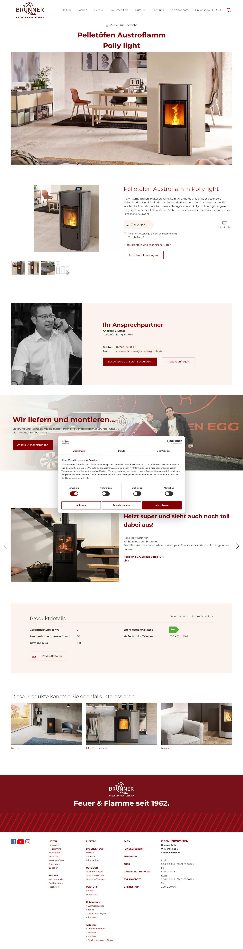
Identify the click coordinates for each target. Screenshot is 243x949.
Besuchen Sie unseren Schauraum (130, 361)
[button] (158, 10)
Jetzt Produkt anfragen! (143, 255)
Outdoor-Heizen (94, 871)
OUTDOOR (92, 867)
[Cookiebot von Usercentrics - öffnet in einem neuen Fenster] (169, 442)
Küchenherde (56, 879)
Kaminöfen (54, 845)
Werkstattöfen (56, 860)
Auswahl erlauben (121, 505)
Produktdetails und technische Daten (147, 244)
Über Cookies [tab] (163, 451)
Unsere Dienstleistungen (32, 444)
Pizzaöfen (54, 886)
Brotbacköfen (56, 883)
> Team (90, 909)
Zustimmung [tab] (79, 451)
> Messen (91, 932)
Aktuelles (91, 925)
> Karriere (91, 936)
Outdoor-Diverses (95, 879)
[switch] (106, 493)
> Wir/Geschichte (95, 906)
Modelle (90, 852)
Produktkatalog (52, 656)
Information (92, 860)
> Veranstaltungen (95, 928)
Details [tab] (121, 451)
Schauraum (92, 894)
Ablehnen (81, 505)
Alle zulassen (161, 505)
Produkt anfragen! (178, 361)
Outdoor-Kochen (95, 875)
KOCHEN (53, 875)
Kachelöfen (54, 852)
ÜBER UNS (92, 886)
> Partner (91, 917)
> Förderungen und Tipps (99, 940)
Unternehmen (93, 902)
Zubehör (53, 867)
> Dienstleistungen (96, 913)
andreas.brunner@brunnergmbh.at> (139, 351)
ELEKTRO (91, 841)
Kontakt (90, 890)
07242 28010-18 (125, 347)
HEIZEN (53, 841)
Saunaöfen (54, 864)
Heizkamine (55, 848)
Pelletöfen (54, 856)
